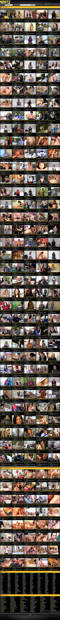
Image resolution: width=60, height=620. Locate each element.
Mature (32, 587)
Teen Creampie (53, 604)
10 (13, 466)
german (6, 261)
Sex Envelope (53, 596)
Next (36, 466)
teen (14, 33)
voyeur (43, 84)
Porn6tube (12, 599)
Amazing (2, 577)
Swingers (54, 578)
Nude (39, 573)
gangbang (5, 33)
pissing (20, 46)
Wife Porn (42, 604)
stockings (53, 413)
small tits (9, 109)
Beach (2, 590)
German (24, 586)
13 (17, 466)
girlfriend (53, 46)
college (53, 556)
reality (7, 33)
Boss (9, 580)
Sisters (47, 586)
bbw (14, 84)
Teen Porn (42, 597)
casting (33, 33)
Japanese (32, 577)
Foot (24, 580)
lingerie (55, 413)
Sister (46, 585)
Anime (2, 581)
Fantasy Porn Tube (34, 602)
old (38, 261)
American (2, 578)
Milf (31, 589)
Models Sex (53, 603)
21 (28, 466)
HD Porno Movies (54, 610)
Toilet (54, 585)
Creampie (17, 579)
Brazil (9, 581)
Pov (38, 589)
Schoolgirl (47, 580)
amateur (3, 33)
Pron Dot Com (3, 603)
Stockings (54, 573)
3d (1, 574)
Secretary (47, 581)
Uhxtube (12, 596)
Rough (47, 577)
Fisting (24, 578)
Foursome (24, 581)
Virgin (54, 590)
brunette (4, 46)
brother (9, 413)
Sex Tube (12, 609)
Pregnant (39, 590)
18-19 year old (41, 46)
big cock (18, 33)
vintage (16, 426)
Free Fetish (32, 610)
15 (20, 466)
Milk (31, 590)
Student (54, 576)
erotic (6, 518)
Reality (47, 573)
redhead (20, 375)
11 (14, 466)
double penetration (40, 274)
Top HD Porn (33, 597)
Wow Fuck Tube (23, 605)
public (45, 33)
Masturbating (32, 586)
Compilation (17, 576)
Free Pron (22, 604)
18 (24, 466)
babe (2, 46)
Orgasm (39, 578)
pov (46, 71)
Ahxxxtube (22, 601)
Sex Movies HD (33, 603)
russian (27, 84)
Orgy (39, 579)
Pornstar (39, 588)
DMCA (30, 614)
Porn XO (52, 598)
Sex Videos (33, 604)
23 (31, 466)
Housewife (32, 573)
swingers (43, 236)
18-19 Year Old (3, 573)
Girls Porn (42, 609)
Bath (1, 587)
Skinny (47, 587)
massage (7, 185)
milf (51, 33)
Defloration (17, 586)
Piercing (39, 585)
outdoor (21, 33)
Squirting (47, 593)
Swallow (54, 577)
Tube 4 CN (32, 609)
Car (8, 589)
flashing (17, 274)
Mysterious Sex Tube (24, 611)
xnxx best (2, 605)
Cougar (17, 577)
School (47, 579)
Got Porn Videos (43, 598)
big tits (16, 33)
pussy (18, 122)
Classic (17, 573)
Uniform (54, 587)
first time (44, 147)
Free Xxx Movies (13, 604)
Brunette (9, 585)
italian (33, 451)
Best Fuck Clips (23, 602)
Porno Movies (43, 599)
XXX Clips (32, 598)
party (46, 147)
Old (38, 576)
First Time (24, 577)
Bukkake (9, 586)
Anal (1, 579)
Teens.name (13, 600)
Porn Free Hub (23, 598)
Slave (46, 588)
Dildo (16, 587)
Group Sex (24, 589)
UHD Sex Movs (53, 609)
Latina (32, 581)
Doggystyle (17, 589)
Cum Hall (2, 611)
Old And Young (40, 577)
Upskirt (54, 588)
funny (17, 413)
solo (8, 388)
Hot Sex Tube (3, 596)
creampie (45, 312)
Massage (32, 585)
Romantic (47, 576)
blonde (29, 71)
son (43, 350)
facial (8, 337)
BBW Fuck (32, 600)
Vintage (54, 589)
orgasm (5, 375)
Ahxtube (2, 604)
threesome (7, 198)
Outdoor (39, 580)
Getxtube (12, 611)
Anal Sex (22, 596)
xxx (21, 600)
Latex (31, 580)
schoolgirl (45, 160)
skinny (32, 518)
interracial (20, 160)
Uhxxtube (12, 598)
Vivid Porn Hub (33, 599)
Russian (47, 578)
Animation (2, 580)
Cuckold (17, 580)
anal (53, 33)
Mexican (32, 588)
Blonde (9, 577)
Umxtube (2, 610)
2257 (29, 614)
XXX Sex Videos (33, 596)
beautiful (51, 46)
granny (4, 71)
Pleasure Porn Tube (44, 602)
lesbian (51, 147)
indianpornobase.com (54, 601)
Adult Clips (52, 605)
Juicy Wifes (23, 610)
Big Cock (9, 573)
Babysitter (2, 586)
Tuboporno (22, 597)
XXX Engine (2, 600)
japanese (39, 413)
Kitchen (32, 578)
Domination (17, 590)
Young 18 (42, 601)
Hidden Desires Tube (24, 599)
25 (34, 466)
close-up (45, 71)
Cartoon (9, 590)
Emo (16, 593)
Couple (17, 578)
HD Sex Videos (13, 597)
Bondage (9, 579)
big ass (18, 84)
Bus (8, 587)
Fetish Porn (33, 611)
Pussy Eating (40, 593)
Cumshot (17, 581)
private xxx (32, 605)
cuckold (58, 46)
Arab (1, 582)
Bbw (1, 588)
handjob (31, 33)
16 (21, 466)
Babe (1, 585)
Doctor (17, 588)
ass (19, 84)
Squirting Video (53, 600)
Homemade (24, 593)
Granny (24, 588)
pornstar (53, 71)
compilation (22, 493)
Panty (39, 581)
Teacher (54, 581)
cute (16, 46)
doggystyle (5, 350)
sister (3, 413)
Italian (32, 576)
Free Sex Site (43, 603)
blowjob (29, 33)
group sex (8, 46)
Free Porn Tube (3, 599)
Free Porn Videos (3, 597)
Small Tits (47, 590)
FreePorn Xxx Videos (34, 601)
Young (54, 593)
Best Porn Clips (13, 603)
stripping (10, 388)
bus (15, 337)
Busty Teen (9, 588)
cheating (30, 147)
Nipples (32, 593)
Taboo (54, 579)
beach (7, 493)
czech (10, 46)
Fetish (24, 576)
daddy (43, 388)
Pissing (39, 586)
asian (41, 413)
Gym (24, 590)
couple (7, 122)
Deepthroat (17, 585)
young (22, 33)
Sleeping (47, 589)
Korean (32, 579)
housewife (29, 122)
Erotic (24, 573)
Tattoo (54, 580)
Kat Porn (42, 600)
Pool (39, 587)
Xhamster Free (53, 602)
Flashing (24, 579)
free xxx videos (43, 605)
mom (50, 33)
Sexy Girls (52, 597)
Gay (24, 585)
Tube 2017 (22, 603)
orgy (9, 33)
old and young (46, 198)
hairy (54, 147)
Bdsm (1, 589)
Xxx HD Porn (13, 610)
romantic (55, 480)
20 (27, 466)
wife (26, 147)
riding (31, 493)
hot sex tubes (13, 602)
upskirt (31, 350)
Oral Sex (22, 609)
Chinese (9, 593)
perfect (19, 337)
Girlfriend (24, 587)
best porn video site (4, 601)
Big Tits (42, 596)
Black (9, 576)
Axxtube (2, 598)
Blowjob (9, 578)
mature (7, 71)
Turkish (54, 586)
